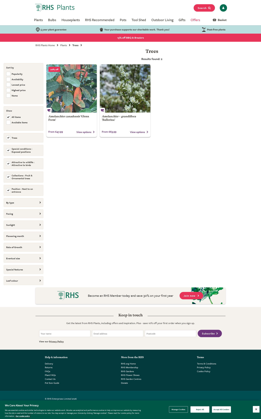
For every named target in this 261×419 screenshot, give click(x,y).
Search (202, 8)
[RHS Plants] (55, 8)
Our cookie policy (23, 415)
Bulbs (52, 19)
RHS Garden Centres (131, 379)
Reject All (200, 409)
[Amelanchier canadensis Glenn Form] (71, 88)
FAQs (47, 371)
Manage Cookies (178, 409)
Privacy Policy (56, 341)
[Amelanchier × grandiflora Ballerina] (125, 88)
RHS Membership (129, 367)
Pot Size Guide (52, 382)
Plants (38, 19)
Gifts (182, 19)
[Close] (256, 409)
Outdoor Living (162, 19)
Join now (190, 296)
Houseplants (70, 19)
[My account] (223, 8)
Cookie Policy (203, 371)
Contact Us (50, 379)
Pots (123, 19)
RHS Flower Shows (130, 375)
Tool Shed (139, 19)
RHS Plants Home (45, 45)
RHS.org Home (128, 363)
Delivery (49, 363)
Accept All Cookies (221, 409)
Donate (124, 382)
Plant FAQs (50, 375)
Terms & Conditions (206, 363)
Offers (195, 19)
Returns (48, 367)
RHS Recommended (99, 19)
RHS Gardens (127, 371)
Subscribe (208, 333)
